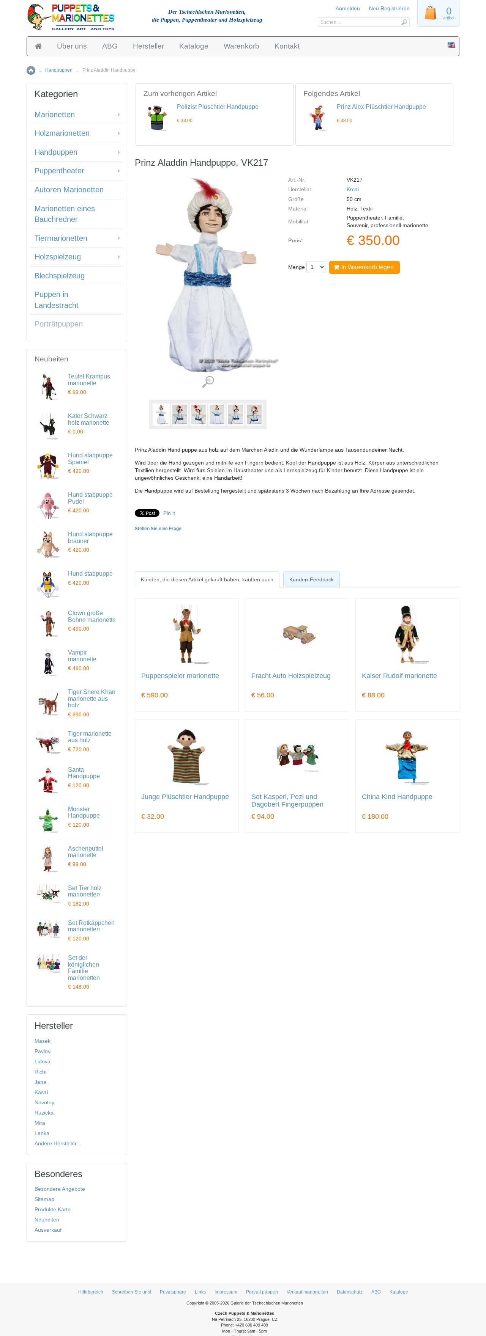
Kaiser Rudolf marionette (399, 676)
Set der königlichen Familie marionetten (84, 968)
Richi (40, 1072)
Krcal (353, 189)
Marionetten (55, 114)
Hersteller (148, 46)
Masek (42, 1041)
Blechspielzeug (60, 276)
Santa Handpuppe (84, 773)
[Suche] (403, 22)
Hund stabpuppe (90, 573)
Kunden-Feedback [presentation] (311, 579)
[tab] (207, 579)
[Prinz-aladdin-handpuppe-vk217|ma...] (161, 414)
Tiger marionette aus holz (90, 737)
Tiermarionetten (61, 238)
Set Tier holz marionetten (85, 891)
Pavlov (42, 1051)
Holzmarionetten (62, 133)
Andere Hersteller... (58, 1143)
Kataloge (193, 46)
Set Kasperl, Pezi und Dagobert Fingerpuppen (287, 800)
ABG (110, 46)
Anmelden (348, 8)
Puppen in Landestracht (57, 299)
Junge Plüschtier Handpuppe (185, 797)
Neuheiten (47, 1220)
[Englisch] (451, 46)
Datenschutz (350, 1292)
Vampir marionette (82, 656)
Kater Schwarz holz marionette (88, 419)
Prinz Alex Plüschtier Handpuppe (381, 107)
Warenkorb (241, 46)
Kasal (41, 1092)
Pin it (169, 513)
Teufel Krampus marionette (89, 379)
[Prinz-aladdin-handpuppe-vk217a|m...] (179, 414)
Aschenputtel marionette (85, 852)
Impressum (226, 1292)
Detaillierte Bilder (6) (207, 382)
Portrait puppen (262, 1292)
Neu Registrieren (389, 8)
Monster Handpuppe (84, 812)
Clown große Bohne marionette (92, 616)
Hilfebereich (90, 1292)
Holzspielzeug (58, 257)
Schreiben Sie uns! (131, 1292)
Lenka (42, 1133)
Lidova (42, 1061)
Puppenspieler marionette (180, 676)
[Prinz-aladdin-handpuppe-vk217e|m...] (254, 414)
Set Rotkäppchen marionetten (91, 926)
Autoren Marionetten (69, 189)
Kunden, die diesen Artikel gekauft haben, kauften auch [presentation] (207, 579)
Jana (40, 1082)
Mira (40, 1123)
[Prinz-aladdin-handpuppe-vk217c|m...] (217, 414)
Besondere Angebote (60, 1189)
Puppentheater (59, 170)
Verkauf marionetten (307, 1292)
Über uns (72, 46)
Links (200, 1292)
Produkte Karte (53, 1209)
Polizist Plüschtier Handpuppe (218, 107)
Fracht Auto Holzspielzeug (291, 676)
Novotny (44, 1102)
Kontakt (287, 46)
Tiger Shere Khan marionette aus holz (91, 698)
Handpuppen (59, 70)
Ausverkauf (48, 1230)
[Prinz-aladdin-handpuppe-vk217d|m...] (235, 414)
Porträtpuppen (59, 324)
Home (31, 70)
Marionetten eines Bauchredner (65, 214)
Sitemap (44, 1199)
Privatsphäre (173, 1292)
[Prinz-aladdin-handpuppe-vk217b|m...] (198, 414)
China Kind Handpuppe (397, 797)
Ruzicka (44, 1113)
